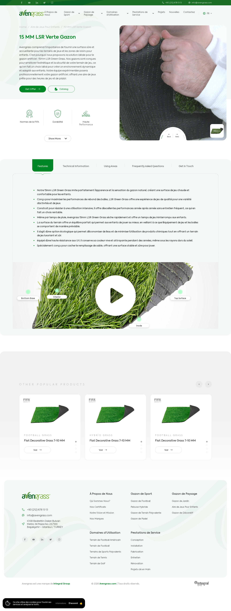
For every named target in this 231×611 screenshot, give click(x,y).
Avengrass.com (107, 583)
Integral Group (61, 583)
